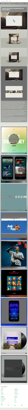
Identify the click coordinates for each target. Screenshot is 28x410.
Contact (15, 402)
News (10, 1)
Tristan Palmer (3, 3)
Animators (15, 391)
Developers (16, 394)
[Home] (1, 1)
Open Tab (2, 394)
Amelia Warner (9, 3)
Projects (7, 1)
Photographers (16, 393)
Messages (2, 393)
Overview (15, 397)
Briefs (4, 1)
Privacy (15, 401)
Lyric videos (2, 397)
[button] (14, 20)
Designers (15, 392)
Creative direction (21, 3)
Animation (2, 401)
